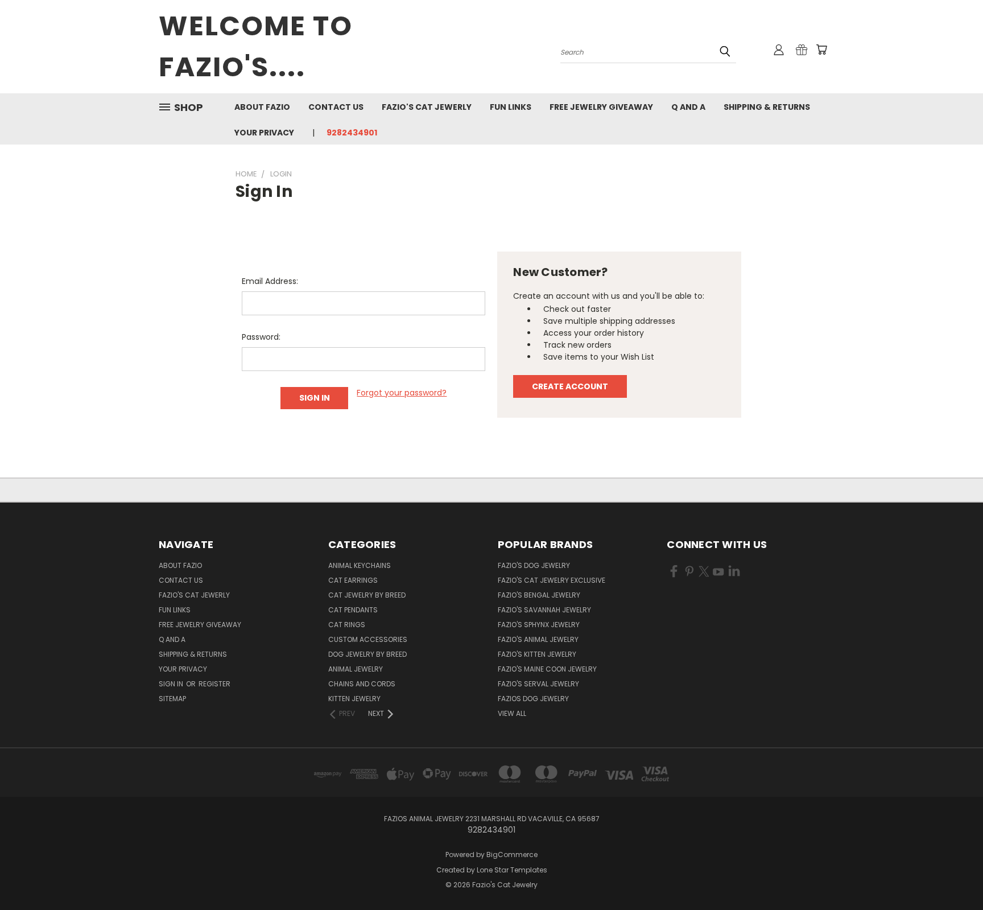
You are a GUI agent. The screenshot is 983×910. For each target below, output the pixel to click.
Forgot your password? (402, 392)
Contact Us (336, 107)
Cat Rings (346, 624)
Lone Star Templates (512, 870)
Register (214, 684)
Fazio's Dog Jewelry (534, 565)
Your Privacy (264, 132)
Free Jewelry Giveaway (601, 107)
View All (512, 713)
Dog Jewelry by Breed (367, 654)
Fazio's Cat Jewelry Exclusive (551, 580)
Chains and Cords (361, 684)
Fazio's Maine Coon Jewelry (547, 669)
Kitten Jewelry (354, 698)
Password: (261, 337)
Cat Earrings (353, 580)
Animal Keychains (359, 565)
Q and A (688, 107)
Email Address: (270, 281)
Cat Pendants (353, 610)
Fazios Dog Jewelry (533, 698)
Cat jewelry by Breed (367, 595)
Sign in (172, 684)
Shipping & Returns (767, 107)
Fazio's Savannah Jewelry (544, 610)
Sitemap (172, 698)
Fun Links (510, 107)
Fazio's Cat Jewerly (427, 107)
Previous (953, 874)
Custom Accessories (367, 639)
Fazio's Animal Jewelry (538, 639)
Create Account (570, 386)
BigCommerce (512, 854)
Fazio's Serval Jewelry (538, 684)
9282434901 (352, 132)
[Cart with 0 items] (821, 49)
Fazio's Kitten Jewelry (537, 654)
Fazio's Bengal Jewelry (539, 595)
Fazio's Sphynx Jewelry (539, 624)
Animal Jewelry (355, 669)
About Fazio (262, 107)
